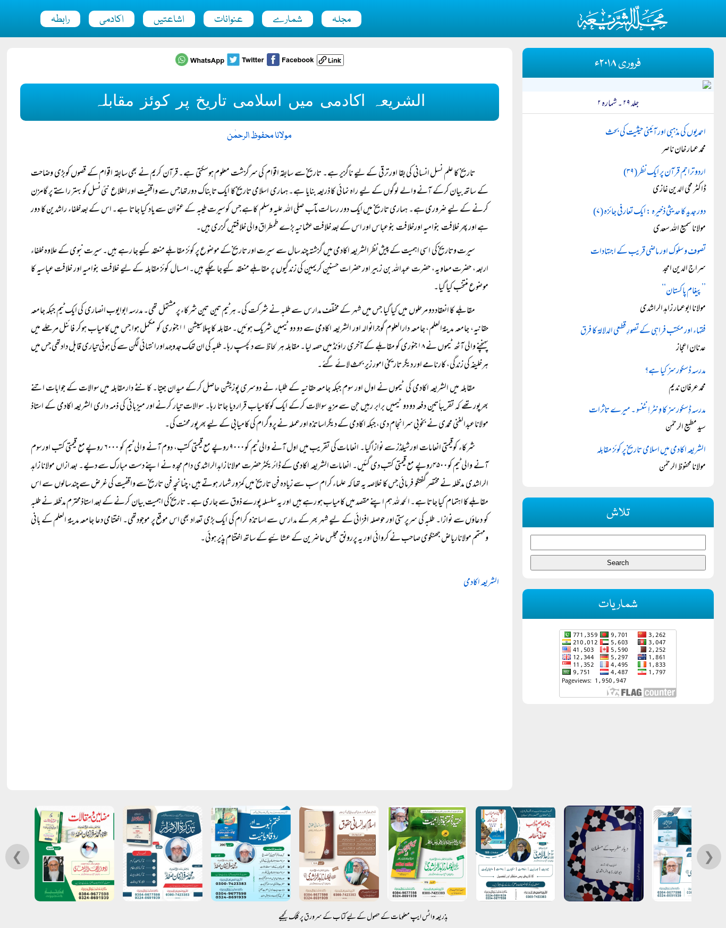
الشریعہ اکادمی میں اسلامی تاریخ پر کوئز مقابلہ (651, 450)
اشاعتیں (169, 19)
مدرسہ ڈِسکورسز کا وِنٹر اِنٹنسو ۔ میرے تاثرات (647, 410)
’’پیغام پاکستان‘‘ (684, 291)
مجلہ (341, 19)
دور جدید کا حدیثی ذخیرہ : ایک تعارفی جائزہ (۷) (649, 212)
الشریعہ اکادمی (481, 583)
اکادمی (111, 19)
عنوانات (228, 19)
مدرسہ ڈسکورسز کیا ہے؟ (675, 371)
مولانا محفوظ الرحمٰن (259, 136)
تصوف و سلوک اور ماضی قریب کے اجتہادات (648, 252)
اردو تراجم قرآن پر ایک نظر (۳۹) (664, 172)
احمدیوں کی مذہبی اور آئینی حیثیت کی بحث (655, 133)
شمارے (287, 19)
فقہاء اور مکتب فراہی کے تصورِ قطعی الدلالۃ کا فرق (643, 331)
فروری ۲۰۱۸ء (618, 63)
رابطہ (60, 19)
